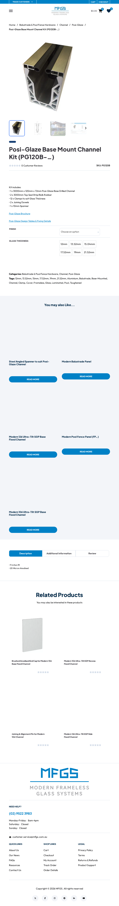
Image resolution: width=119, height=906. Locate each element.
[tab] (25, 553)
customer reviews (31, 165)
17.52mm (44, 278)
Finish (12, 229)
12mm (18, 278)
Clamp (21, 282)
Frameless (39, 282)
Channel (64, 24)
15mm (36, 278)
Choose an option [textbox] (70, 231)
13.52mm (26, 278)
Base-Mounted (99, 278)
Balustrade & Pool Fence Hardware (37, 24)
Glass (48, 282)
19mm (53, 278)
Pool (66, 282)
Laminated (57, 282)
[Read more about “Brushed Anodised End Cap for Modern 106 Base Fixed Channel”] (24, 646)
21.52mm (61, 278)
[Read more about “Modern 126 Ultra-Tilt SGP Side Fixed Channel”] (76, 719)
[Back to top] (108, 896)
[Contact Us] (19, 177)
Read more (33, 379)
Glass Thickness (18, 241)
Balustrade (84, 278)
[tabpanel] (59, 566)
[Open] (11, 11)
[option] (64, 244)
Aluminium (72, 278)
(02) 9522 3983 (20, 813)
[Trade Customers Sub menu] (32, 2)
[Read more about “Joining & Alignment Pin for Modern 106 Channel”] (24, 719)
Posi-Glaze (77, 24)
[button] (82, 42)
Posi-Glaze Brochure (19, 213)
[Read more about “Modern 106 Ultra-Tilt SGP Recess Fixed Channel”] (76, 646)
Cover (29, 282)
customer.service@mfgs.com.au (30, 836)
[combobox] (80, 232)
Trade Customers (21, 2)
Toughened (76, 282)
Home (12, 24)
